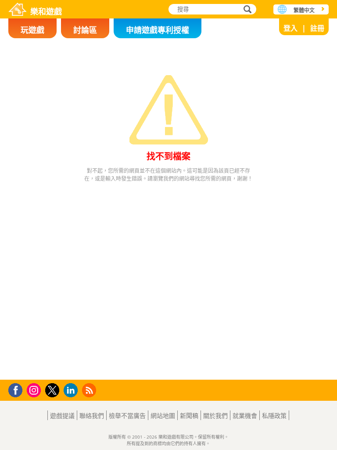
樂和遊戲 (46, 11)
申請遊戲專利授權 (157, 30)
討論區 (85, 30)
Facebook (17, 389)
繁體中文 (304, 10)
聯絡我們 (91, 415)
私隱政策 (274, 415)
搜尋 (246, 10)
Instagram (35, 389)
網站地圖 (163, 415)
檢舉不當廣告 (127, 415)
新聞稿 (189, 415)
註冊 (317, 28)
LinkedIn (72, 390)
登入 (290, 28)
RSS (90, 390)
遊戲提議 (62, 415)
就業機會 (245, 415)
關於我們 (215, 415)
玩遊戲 (32, 30)
